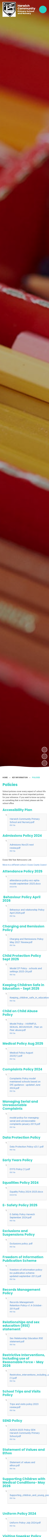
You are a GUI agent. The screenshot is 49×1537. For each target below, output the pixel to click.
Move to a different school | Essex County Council (24, 865)
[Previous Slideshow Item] (44, 756)
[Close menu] (43, 9)
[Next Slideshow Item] (44, 749)
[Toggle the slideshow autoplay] (44, 763)
